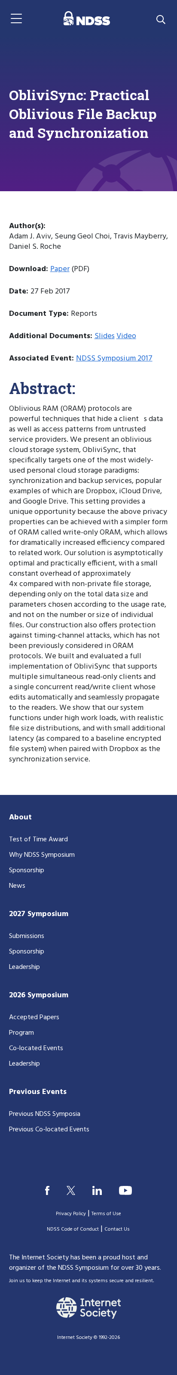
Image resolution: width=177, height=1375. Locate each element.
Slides (105, 336)
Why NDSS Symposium (42, 855)
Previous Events (38, 1092)
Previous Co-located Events (49, 1129)
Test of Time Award (38, 839)
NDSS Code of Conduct (73, 1229)
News (17, 886)
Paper (60, 269)
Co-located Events (36, 1048)
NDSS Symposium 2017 (114, 358)
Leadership (24, 967)
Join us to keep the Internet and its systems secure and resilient (81, 1281)
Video (126, 336)
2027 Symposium (38, 914)
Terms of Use (106, 1214)
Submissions (26, 936)
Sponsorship (26, 870)
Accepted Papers (34, 1017)
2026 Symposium (38, 995)
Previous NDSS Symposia (44, 1114)
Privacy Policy (71, 1214)
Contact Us (117, 1229)
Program (21, 1033)
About (20, 817)
